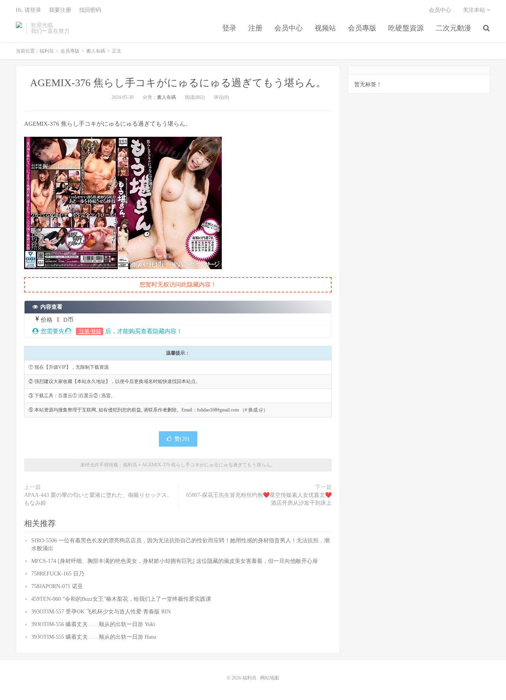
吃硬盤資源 (406, 28)
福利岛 (19, 28)
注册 (255, 28)
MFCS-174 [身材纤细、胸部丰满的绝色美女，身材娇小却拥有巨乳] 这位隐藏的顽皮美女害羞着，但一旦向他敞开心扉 (174, 561)
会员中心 (288, 28)
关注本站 (475, 10)
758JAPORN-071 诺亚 (57, 586)
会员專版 (362, 28)
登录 (229, 28)
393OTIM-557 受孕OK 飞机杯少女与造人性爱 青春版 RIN (101, 612)
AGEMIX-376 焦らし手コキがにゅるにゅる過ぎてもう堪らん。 (178, 83)
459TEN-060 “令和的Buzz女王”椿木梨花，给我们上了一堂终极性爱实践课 (121, 599)
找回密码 (90, 10)
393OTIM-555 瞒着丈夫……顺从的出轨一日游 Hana (93, 637)
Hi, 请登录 (28, 10)
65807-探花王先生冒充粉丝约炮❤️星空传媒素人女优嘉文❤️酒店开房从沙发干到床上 (259, 499)
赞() (181, 439)
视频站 (325, 28)
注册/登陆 (89, 331)
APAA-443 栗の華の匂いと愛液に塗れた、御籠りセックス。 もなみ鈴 (98, 499)
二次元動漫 (453, 28)
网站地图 (269, 678)
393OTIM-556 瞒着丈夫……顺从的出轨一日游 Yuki (93, 624)
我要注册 (60, 10)
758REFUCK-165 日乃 (57, 574)
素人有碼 (95, 51)
